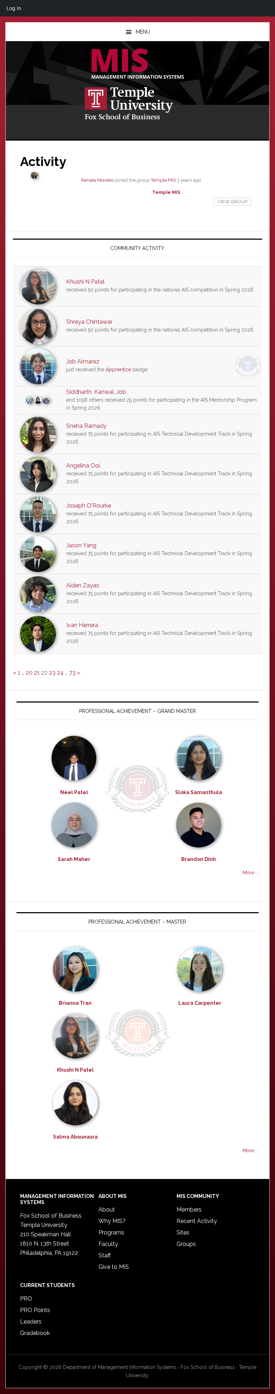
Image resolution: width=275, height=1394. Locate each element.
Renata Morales (97, 180)
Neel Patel (74, 792)
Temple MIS (137, 64)
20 (29, 672)
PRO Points (35, 1310)
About (106, 1209)
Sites (183, 1232)
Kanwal (104, 391)
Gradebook (35, 1333)
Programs (111, 1232)
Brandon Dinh (198, 859)
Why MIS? (112, 1221)
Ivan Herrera (82, 625)
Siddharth (79, 391)
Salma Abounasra (75, 1137)
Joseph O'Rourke (88, 505)
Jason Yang (81, 545)
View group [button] (232, 201)
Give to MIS (113, 1266)
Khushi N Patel (85, 281)
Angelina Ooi (83, 465)
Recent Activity (197, 1221)
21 (37, 672)
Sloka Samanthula (198, 792)
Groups (186, 1244)
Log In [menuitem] (13, 8)
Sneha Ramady (86, 425)
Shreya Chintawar (89, 321)
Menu (143, 32)
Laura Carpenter (199, 1003)
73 (72, 672)
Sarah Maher (74, 859)
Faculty (108, 1244)
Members (189, 1209)
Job (121, 391)
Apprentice (118, 369)
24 (60, 672)
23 (52, 672)
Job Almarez (83, 361)
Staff (104, 1255)
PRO (26, 1298)
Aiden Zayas (82, 585)
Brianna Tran (75, 1003)
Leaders (31, 1321)
